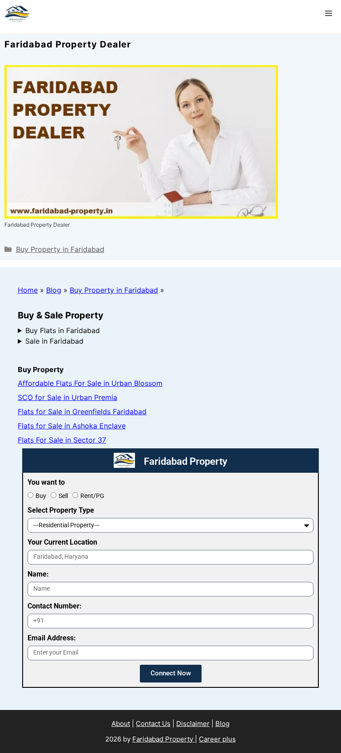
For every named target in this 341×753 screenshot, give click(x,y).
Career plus (217, 739)
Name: (38, 574)
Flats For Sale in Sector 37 (62, 439)
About (120, 723)
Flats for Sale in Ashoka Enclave (72, 425)
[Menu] (328, 13)
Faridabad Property (163, 739)
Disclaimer (193, 723)
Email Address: (52, 638)
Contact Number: (55, 606)
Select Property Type (61, 510)
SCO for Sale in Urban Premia (67, 397)
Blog (53, 290)
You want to (46, 482)
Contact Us (153, 723)
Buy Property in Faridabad (60, 249)
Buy (41, 495)
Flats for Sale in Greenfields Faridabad (82, 411)
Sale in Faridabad (54, 341)
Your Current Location (62, 542)
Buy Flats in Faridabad (62, 330)
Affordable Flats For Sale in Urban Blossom (90, 383)
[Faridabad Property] (17, 13)
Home (28, 290)
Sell (63, 495)
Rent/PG (92, 495)
